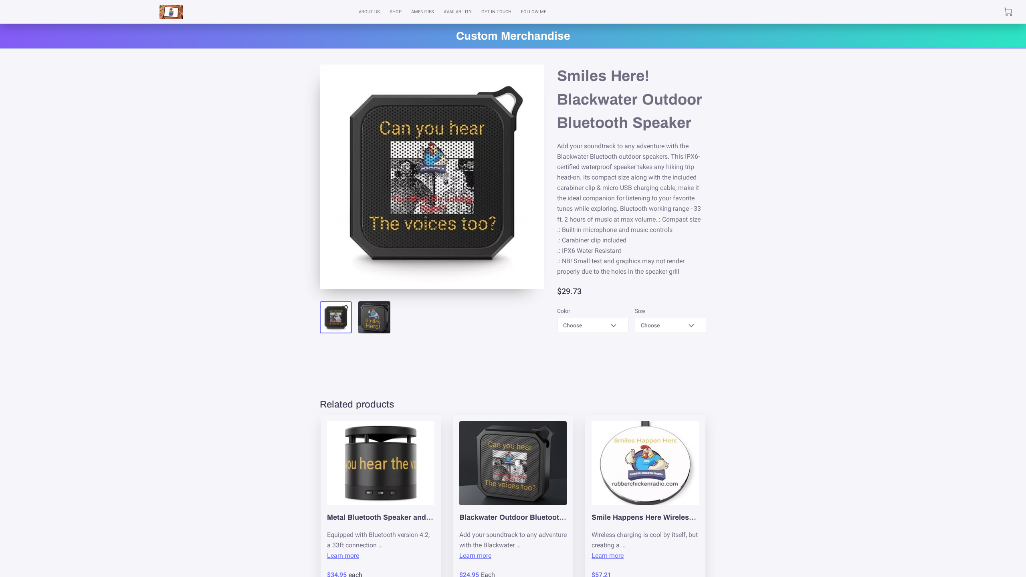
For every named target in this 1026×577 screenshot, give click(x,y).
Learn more (343, 555)
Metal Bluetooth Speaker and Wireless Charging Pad (417, 517)
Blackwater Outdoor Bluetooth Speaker (526, 517)
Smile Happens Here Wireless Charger (657, 517)
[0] (1008, 12)
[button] (592, 325)
